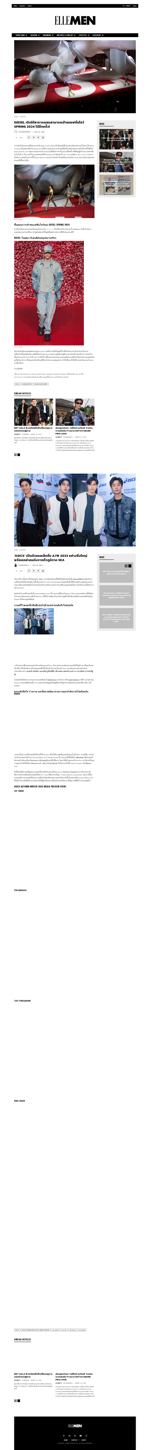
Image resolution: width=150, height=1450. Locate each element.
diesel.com (50, 229)
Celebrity (17, 434)
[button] (126, 6)
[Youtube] (80, 1436)
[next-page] (18, 454)
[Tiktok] (86, 1436)
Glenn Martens (27, 384)
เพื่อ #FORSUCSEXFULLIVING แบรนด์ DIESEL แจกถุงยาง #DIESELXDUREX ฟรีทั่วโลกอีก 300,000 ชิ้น (49, 374)
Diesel (17, 384)
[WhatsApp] (43, 137)
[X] (34, 137)
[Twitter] (75, 1436)
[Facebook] (29, 137)
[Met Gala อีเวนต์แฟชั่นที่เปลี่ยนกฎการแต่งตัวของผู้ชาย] (33, 412)
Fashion (22, 116)
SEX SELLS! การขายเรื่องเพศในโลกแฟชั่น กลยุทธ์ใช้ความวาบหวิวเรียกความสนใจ (41, 377)
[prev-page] (15, 454)
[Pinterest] (38, 137)
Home (16, 116)
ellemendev (25, 434)
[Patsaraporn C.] (16, 131)
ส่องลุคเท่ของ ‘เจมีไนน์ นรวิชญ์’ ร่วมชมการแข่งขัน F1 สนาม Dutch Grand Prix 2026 (74, 430)
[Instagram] (69, 1436)
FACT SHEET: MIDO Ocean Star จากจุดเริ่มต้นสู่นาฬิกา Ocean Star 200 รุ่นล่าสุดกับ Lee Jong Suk (116, 184)
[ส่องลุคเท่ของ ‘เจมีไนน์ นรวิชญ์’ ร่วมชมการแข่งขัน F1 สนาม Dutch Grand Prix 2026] (75, 412)
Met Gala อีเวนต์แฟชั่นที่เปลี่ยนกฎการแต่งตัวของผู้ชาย (33, 429)
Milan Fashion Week (41, 384)
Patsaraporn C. (25, 132)
